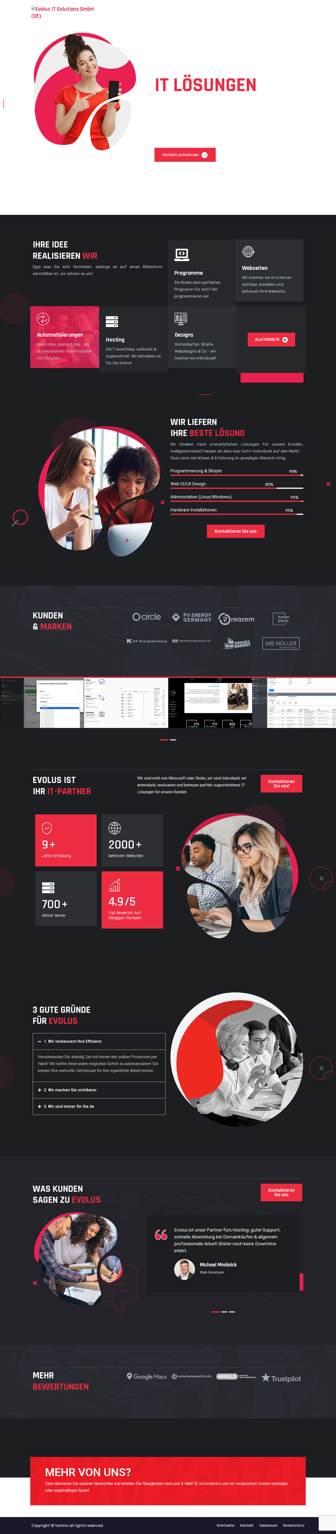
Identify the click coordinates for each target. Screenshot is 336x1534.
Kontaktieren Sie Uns (286, 12)
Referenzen (235, 11)
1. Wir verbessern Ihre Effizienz (73, 1041)
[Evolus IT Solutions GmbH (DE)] (62, 13)
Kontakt (247, 1525)
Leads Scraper (294, 710)
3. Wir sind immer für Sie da (69, 1106)
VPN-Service (42, 710)
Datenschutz (294, 1525)
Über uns (257, 11)
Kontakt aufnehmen (181, 155)
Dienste (210, 11)
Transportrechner (126, 710)
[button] (99, 1041)
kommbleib (210, 710)
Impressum (268, 1525)
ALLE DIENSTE (267, 339)
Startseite (190, 11)
